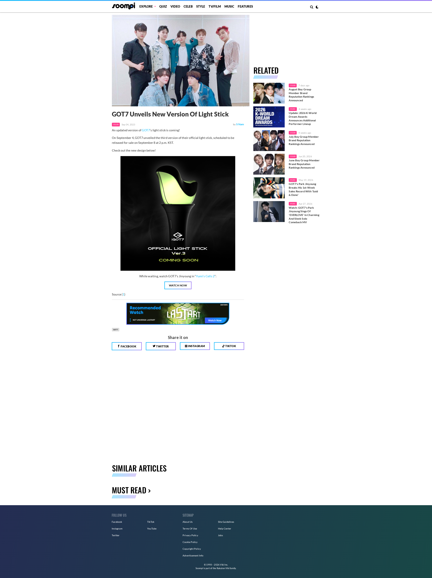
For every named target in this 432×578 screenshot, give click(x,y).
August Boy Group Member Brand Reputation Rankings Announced (301, 95)
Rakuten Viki (223, 568)
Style (200, 6)
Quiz (163, 6)
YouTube (151, 528)
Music (229, 6)
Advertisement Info (193, 555)
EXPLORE (146, 6)
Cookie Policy (190, 542)
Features (245, 6)
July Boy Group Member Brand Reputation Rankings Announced (304, 140)
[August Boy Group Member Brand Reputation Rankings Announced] (269, 93)
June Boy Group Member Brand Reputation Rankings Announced (304, 164)
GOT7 (146, 130)
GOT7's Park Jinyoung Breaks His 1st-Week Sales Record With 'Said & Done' (303, 189)
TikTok (150, 521)
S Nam (240, 124)
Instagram (196, 346)
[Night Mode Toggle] (317, 7)
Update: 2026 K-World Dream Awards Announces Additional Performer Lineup (303, 118)
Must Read (129, 490)
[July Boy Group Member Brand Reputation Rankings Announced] (269, 140)
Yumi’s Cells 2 (205, 276)
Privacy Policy (190, 535)
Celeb (188, 6)
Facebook (128, 346)
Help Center (224, 528)
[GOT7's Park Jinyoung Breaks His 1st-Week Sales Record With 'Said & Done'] (269, 187)
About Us (188, 521)
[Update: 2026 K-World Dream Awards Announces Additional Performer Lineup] (269, 116)
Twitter (162, 346)
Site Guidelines (226, 521)
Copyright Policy (192, 548)
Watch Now (178, 285)
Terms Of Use (190, 528)
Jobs (220, 535)
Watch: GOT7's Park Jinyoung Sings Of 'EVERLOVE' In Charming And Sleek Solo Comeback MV (304, 215)
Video (175, 6)
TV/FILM (215, 6)
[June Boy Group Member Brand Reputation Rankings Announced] (269, 164)
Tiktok (230, 346)
